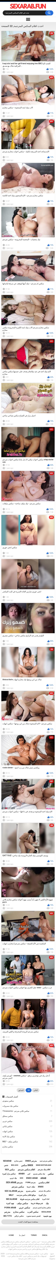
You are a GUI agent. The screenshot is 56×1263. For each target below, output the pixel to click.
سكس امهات (27, 1131)
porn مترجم (31, 1182)
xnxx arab (32, 1178)
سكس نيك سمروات (27, 1106)
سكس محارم (27, 1147)
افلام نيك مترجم (44, 1169)
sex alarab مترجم (14, 1191)
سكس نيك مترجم (45, 1191)
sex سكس (10, 1169)
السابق (21, 1090)
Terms (34, 1235)
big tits (8, 1216)
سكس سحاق (27, 1116)
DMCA (44, 1235)
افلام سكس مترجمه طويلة (29, 1199)
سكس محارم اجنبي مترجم (42, 1208)
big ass (14, 1165)
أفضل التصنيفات (11, 1097)
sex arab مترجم (14, 1182)
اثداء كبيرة (45, 1199)
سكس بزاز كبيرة (9, 1174)
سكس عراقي (19, 1216)
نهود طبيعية (47, 1216)
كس (28, 1174)
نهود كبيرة (10, 1203)
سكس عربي (27, 1121)
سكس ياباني (27, 1126)
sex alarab (11, 1199)
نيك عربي (13, 1178)
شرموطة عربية (37, 1203)
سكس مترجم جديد (46, 1161)
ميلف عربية (31, 1187)
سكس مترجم (18, 1186)
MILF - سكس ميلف (27, 1141)
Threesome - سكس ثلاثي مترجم (27, 1111)
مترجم (7, 1212)
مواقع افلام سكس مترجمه (26, 1195)
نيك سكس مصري (39, 1174)
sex (21, 1178)
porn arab (10, 1207)
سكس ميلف (22, 1203)
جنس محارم (18, 1161)
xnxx (40, 1187)
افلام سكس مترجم (26, 1169)
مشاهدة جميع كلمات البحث (28, 1222)
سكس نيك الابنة (27, 1136)
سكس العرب (32, 1212)
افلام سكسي (43, 1182)
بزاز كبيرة (42, 1195)
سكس (51, 1173)
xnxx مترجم (31, 1161)
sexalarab (46, 1212)
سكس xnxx (27, 1165)
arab (43, 1178)
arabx (21, 1174)
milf (11, 1195)
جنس (6, 1165)
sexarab (7, 1161)
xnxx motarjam (43, 1165)
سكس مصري (31, 1191)
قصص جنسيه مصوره (34, 1216)
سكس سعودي (27, 1101)
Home (11, 1235)
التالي (36, 1090)
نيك (47, 1203)
